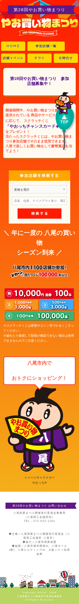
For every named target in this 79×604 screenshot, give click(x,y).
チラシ (39, 58)
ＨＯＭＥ (13, 46)
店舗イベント (13, 58)
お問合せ (66, 58)
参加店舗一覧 (46, 46)
